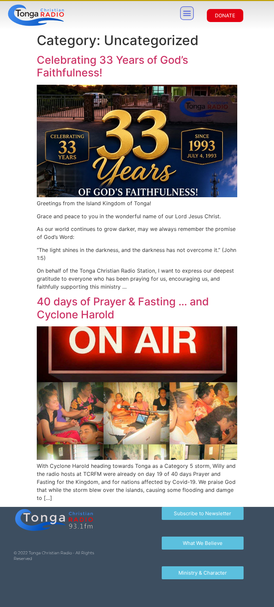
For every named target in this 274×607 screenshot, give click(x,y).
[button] (187, 13)
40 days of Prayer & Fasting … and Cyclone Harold (123, 308)
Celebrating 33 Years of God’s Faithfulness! (112, 66)
